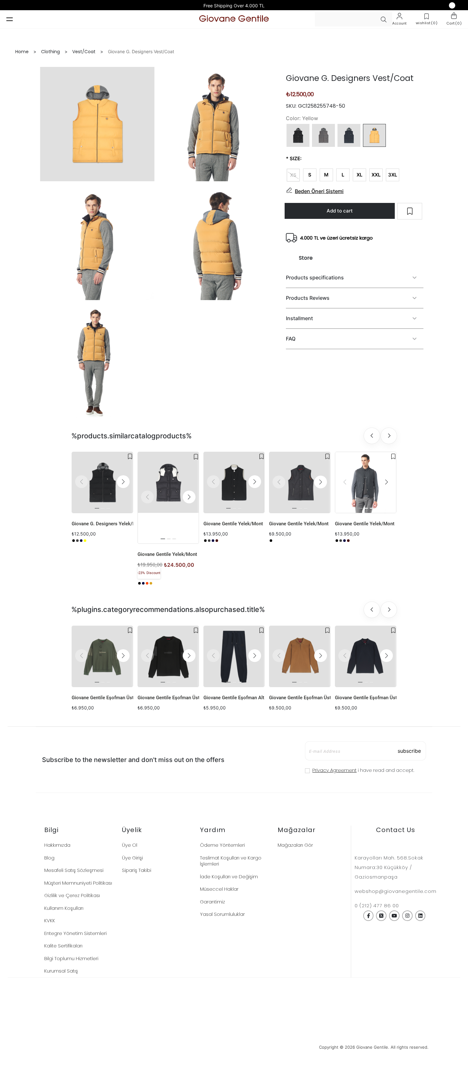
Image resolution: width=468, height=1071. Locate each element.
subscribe (409, 751)
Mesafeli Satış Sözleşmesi (73, 870)
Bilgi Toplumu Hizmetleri (71, 958)
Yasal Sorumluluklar (222, 914)
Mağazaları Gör (295, 845)
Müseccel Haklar (219, 889)
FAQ (290, 338)
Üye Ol (129, 845)
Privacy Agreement (334, 770)
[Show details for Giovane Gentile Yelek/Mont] (168, 482)
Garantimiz (212, 901)
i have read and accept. (363, 770)
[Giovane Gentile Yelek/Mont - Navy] (143, 583)
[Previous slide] (372, 436)
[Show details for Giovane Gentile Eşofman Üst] (102, 656)
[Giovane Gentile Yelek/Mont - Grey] (209, 540)
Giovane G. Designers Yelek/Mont (102, 524)
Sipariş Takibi (136, 870)
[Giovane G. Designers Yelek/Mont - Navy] (81, 540)
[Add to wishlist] (130, 456)
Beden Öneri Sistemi (319, 191)
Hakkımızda (57, 845)
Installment (299, 318)
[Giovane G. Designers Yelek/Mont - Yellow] (85, 540)
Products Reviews (308, 298)
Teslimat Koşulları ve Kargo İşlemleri (230, 860)
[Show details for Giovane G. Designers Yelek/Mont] (102, 482)
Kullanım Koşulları (63, 908)
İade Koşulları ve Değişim (229, 876)
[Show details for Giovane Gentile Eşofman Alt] (234, 656)
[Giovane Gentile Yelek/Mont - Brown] (151, 583)
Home (22, 51)
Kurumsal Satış (61, 970)
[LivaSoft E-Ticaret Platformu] (234, 1047)
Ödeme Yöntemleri (222, 845)
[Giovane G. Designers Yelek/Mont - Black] (73, 540)
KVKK (49, 920)
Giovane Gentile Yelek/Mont (167, 554)
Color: (293, 118)
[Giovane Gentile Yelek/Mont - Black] (139, 583)
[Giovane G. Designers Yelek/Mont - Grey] (77, 540)
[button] (123, 481)
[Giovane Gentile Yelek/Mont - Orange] (147, 583)
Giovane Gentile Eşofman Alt (233, 698)
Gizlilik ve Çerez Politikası (72, 895)
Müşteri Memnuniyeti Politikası (78, 883)
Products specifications (315, 277)
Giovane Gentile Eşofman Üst (102, 698)
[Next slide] (389, 436)
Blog (49, 857)
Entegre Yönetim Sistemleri (75, 933)
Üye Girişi (132, 857)
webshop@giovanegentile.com (395, 891)
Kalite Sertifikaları (63, 945)
